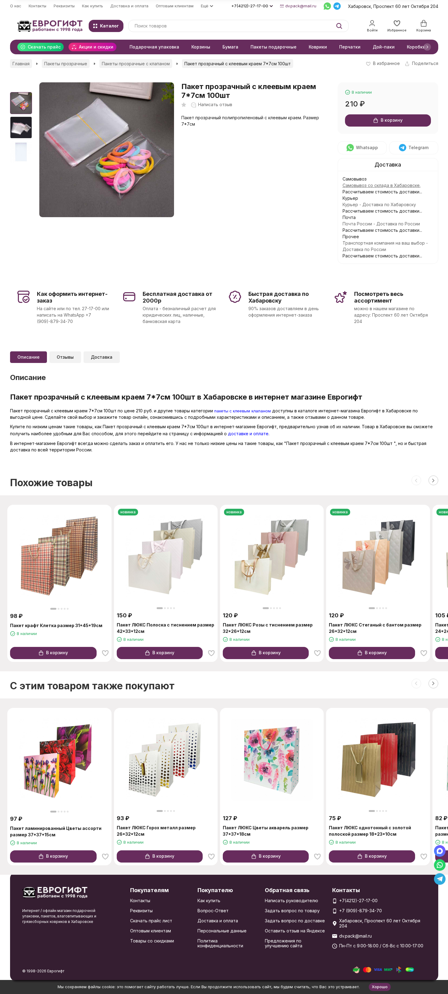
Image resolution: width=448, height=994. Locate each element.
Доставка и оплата (129, 5)
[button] (427, 47)
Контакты (37, 5)
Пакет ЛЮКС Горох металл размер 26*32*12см (156, 831)
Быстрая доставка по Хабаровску (278, 297)
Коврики (318, 46)
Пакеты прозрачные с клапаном (136, 63)
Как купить (92, 5)
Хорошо (380, 986)
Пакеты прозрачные (65, 63)
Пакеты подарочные (274, 46)
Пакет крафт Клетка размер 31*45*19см (56, 625)
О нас (15, 5)
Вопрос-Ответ (213, 910)
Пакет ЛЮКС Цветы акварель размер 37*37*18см (265, 831)
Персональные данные (222, 930)
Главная (21, 63)
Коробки (416, 46)
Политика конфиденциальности (220, 943)
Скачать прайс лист (151, 920)
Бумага (230, 46)
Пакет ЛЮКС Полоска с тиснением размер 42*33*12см (165, 628)
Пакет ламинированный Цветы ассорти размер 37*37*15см (55, 831)
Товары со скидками (152, 940)
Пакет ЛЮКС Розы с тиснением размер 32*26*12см (268, 628)
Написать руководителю (291, 900)
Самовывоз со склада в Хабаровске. (382, 185)
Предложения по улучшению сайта (283, 943)
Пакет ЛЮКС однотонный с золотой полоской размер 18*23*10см (370, 831)
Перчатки (350, 46)
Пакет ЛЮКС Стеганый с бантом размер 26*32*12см (375, 628)
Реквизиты (64, 5)
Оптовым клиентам (175, 5)
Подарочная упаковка (154, 46)
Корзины (200, 46)
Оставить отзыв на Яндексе (295, 930)
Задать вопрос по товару (292, 910)
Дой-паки (384, 46)
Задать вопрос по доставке (295, 920)
